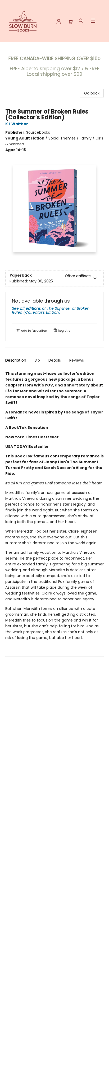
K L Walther (16, 124)
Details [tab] (54, 360)
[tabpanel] (54, 514)
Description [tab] (15, 360)
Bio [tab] (37, 360)
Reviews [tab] (76, 360)
